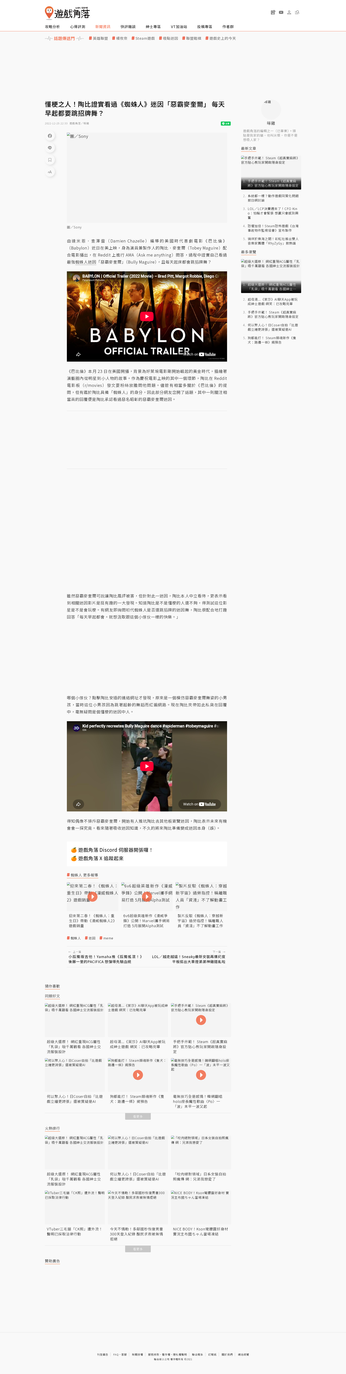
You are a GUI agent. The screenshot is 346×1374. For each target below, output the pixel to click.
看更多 (138, 1116)
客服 (124, 1354)
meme (108, 938)
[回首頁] (67, 13)
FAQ (116, 1354)
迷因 (92, 938)
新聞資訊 (103, 26)
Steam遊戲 (145, 38)
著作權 (166, 1354)
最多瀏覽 (248, 251)
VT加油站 (179, 26)
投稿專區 (204, 26)
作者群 (228, 26)
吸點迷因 (170, 38)
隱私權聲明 (180, 1354)
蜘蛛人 (76, 938)
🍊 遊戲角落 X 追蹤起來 (97, 858)
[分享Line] (50, 148)
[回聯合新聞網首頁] (49, 13)
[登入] (289, 12)
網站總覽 (243, 1354)
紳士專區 (153, 26)
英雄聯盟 (100, 38)
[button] (297, 12)
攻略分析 (52, 26)
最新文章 (248, 148)
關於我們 (227, 1354)
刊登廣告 (102, 1354)
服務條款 (153, 1354)
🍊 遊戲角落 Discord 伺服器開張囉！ (112, 849)
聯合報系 (197, 1354)
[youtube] (281, 12)
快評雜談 (128, 26)
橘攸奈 (122, 38)
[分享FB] (50, 136)
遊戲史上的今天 (222, 38)
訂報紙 (212, 1354)
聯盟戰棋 (193, 38)
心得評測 (77, 26)
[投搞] (273, 12)
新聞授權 (137, 1354)
